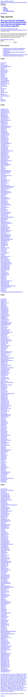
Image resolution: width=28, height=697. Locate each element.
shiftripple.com (4, 638)
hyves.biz (3, 460)
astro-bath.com (4, 176)
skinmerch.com (4, 136)
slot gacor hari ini (4, 677)
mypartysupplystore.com (6, 126)
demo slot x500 (20, 680)
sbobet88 (2, 690)
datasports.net (3, 567)
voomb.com (3, 573)
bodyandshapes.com (5, 284)
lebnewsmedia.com (5, 158)
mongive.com (3, 350)
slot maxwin (17, 678)
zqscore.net (3, 605)
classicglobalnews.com (5, 287)
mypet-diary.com (4, 391)
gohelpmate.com (4, 364)
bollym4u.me (3, 465)
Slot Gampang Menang (8, 11)
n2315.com (3, 376)
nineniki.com (3, 344)
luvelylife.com (4, 388)
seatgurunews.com (4, 165)
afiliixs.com (3, 196)
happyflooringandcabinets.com (7, 587)
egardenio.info (4, 609)
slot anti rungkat (4, 678)
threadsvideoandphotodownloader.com (9, 504)
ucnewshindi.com (4, 509)
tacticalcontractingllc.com (6, 645)
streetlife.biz (3, 459)
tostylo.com (3, 530)
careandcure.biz (4, 617)
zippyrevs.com (4, 328)
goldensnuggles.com (5, 525)
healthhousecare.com (5, 226)
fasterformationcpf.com (5, 524)
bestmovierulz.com (5, 138)
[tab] (4, 5)
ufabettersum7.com (5, 657)
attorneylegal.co (4, 572)
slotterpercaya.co (4, 639)
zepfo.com (3, 255)
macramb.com (4, 389)
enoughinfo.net (4, 462)
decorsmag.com (4, 321)
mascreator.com (4, 241)
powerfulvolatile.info (5, 445)
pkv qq (2, 93)
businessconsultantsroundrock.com (8, 285)
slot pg (25, 677)
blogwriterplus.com (5, 493)
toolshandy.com (4, 395)
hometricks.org (4, 622)
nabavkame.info (4, 474)
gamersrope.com (4, 512)
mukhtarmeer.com (4, 244)
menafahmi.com (4, 242)
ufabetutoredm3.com (5, 664)
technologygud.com (5, 590)
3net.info (2, 166)
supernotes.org (4, 600)
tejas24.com (3, 419)
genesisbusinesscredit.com (6, 384)
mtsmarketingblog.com (5, 415)
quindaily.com (4, 275)
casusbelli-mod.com (5, 155)
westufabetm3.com (5, 669)
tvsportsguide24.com (5, 576)
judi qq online (3, 62)
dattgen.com (3, 208)
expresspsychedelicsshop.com (7, 217)
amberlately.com (4, 122)
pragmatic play (11, 678)
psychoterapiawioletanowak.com (8, 633)
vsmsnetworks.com (5, 302)
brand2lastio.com (4, 371)
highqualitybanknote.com (6, 230)
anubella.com (3, 279)
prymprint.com (4, 614)
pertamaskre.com (4, 503)
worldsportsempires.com (6, 601)
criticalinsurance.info (5, 355)
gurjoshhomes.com (5, 152)
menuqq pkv (3, 674)
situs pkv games (4, 92)
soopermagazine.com (5, 264)
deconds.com (3, 290)
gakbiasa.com (3, 475)
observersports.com (5, 540)
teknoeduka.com (4, 257)
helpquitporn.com (4, 229)
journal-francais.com (5, 410)
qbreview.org (3, 325)
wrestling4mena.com (5, 368)
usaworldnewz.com (5, 111)
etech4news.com (4, 215)
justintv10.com (4, 411)
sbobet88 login (4, 82)
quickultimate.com (4, 634)
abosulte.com (3, 277)
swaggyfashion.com (5, 402)
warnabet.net (3, 464)
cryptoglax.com (4, 144)
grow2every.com (4, 225)
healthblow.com (4, 362)
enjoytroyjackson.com (5, 213)
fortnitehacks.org (4, 451)
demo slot (3, 73)
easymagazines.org (5, 620)
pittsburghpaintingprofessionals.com (8, 631)
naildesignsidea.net (5, 188)
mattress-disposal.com (5, 585)
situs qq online (4, 67)
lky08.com (3, 379)
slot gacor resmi (22, 676)
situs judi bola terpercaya (6, 66)
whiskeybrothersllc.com (6, 670)
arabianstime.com (4, 201)
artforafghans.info (4, 422)
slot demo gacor (4, 77)
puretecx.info (3, 426)
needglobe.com (4, 627)
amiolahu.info (3, 430)
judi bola (7, 690)
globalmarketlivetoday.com (6, 223)
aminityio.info (4, 429)
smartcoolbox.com (4, 641)
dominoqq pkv (4, 94)
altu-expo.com (4, 179)
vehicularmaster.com (5, 117)
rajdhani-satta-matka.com (6, 365)
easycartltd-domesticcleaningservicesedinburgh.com (12, 291)
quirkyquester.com (4, 636)
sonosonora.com (4, 159)
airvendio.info (4, 424)
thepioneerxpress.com (5, 314)
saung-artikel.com (4, 537)
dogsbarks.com (4, 210)
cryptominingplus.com (5, 541)
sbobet (11, 676)
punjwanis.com (4, 488)
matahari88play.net (5, 547)
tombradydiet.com (4, 153)
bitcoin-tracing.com (5, 283)
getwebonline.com (4, 377)
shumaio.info (3, 447)
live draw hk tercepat (5, 83)
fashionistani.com (4, 218)
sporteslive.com (4, 560)
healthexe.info (4, 425)
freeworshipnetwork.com (6, 192)
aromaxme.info (4, 433)
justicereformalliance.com (6, 143)
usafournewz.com (4, 115)
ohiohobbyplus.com (5, 145)
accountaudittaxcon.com (6, 612)
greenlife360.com (4, 310)
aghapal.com (3, 177)
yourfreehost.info (4, 149)
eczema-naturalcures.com (6, 175)
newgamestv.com (4, 563)
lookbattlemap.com (5, 526)
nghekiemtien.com (4, 416)
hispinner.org (3, 354)
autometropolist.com (5, 203)
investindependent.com (5, 236)
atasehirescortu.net (4, 568)
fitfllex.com (3, 383)
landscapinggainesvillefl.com (7, 239)
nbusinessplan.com (5, 308)
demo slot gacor (4, 72)
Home (4, 7)
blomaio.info (3, 441)
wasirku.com (3, 418)
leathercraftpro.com (5, 623)
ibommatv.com (4, 305)
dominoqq (3, 68)
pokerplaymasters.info (5, 497)
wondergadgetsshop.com (6, 164)
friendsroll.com (4, 161)
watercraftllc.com (4, 193)
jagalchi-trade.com (4, 139)
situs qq (2, 89)
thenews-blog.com (4, 258)
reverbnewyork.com (5, 134)
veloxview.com (4, 668)
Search (2, 40)
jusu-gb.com (3, 491)
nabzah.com (3, 349)
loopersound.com (4, 140)
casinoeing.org (4, 457)
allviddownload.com (5, 319)
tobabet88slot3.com (5, 648)
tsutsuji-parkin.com (5, 182)
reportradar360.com (5, 400)
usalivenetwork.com (5, 507)
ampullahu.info (4, 432)
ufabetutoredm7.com (5, 665)
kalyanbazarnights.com (5, 339)
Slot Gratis (5, 9)
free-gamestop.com (5, 514)
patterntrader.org (4, 596)
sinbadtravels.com (4, 515)
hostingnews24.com (5, 231)
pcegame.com (3, 250)
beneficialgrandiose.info (6, 440)
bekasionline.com (4, 307)
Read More (7, 39)
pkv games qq (22, 685)
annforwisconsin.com (5, 127)
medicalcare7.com (4, 346)
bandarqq (3, 99)
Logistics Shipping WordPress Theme (9, 693)
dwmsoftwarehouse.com (6, 212)
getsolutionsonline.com (5, 352)
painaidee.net (3, 551)
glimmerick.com (4, 131)
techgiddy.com (4, 506)
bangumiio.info (4, 437)
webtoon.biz (3, 553)
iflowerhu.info (4, 476)
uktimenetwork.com (5, 110)
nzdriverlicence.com (5, 247)
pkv (1, 87)
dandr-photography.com (6, 408)
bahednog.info (4, 501)
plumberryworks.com (5, 632)
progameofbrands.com (5, 324)
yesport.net (3, 529)
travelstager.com (4, 397)
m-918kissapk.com (5, 473)
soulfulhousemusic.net (5, 643)
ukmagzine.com (4, 517)
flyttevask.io (3, 469)
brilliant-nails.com (4, 406)
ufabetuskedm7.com (5, 663)
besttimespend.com (5, 616)
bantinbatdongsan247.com (6, 499)
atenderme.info (4, 436)
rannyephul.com (4, 399)
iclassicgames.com (4, 536)
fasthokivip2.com (4, 539)
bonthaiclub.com (4, 154)
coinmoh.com (3, 206)
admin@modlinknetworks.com (14, 30)
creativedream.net (4, 375)
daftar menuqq (4, 682)
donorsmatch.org (4, 454)
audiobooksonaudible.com (6, 280)
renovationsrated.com (5, 268)
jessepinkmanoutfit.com (6, 520)
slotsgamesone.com (5, 337)
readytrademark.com (5, 267)
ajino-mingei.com (4, 148)
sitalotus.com (3, 599)
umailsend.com (4, 522)
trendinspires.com (4, 398)
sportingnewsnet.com (5, 557)
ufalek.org (3, 584)
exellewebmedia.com (5, 513)
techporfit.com (4, 306)
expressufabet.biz (4, 312)
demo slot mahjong (5, 79)
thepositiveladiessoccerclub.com (7, 186)
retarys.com (3, 523)
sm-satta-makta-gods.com (6, 262)
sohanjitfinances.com (5, 642)
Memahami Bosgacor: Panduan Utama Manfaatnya (14, 48)
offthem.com (3, 303)
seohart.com (3, 271)
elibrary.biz (3, 174)
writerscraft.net (4, 366)
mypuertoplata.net (4, 313)
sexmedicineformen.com (6, 637)
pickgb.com (3, 593)
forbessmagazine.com (5, 221)
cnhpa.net (3, 598)
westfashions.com (4, 394)
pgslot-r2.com (3, 251)
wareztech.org (4, 518)
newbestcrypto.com (5, 534)
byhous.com (3, 470)
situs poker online (4, 70)
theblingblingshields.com (6, 561)
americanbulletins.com (5, 198)
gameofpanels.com (5, 359)
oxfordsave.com (4, 535)
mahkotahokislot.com (5, 582)
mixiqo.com (3, 626)
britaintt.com (3, 289)
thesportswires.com (5, 555)
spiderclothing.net (4, 163)
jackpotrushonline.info (5, 508)
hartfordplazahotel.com (5, 472)
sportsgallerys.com (4, 564)
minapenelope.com (5, 142)
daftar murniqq (10, 682)
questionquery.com (5, 404)
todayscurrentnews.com (6, 649)
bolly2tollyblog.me (5, 467)
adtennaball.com (4, 348)
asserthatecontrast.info (5, 435)
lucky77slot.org (4, 579)
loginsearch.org (4, 452)
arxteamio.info (4, 610)
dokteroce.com (4, 409)
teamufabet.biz (4, 317)
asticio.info (3, 607)
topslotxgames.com (5, 333)
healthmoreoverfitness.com (6, 332)
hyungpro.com (4, 556)
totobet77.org (3, 652)
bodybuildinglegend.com (6, 405)
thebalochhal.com (4, 116)
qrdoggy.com (3, 589)
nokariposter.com (4, 356)
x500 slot (15, 680)
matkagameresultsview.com (6, 351)
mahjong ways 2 (7, 681)
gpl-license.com (4, 224)
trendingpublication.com (6, 653)
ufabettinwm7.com (5, 658)
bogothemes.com (4, 147)
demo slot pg (3, 75)
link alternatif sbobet (18, 688)
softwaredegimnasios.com (6, 263)
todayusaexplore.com (5, 112)
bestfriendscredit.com (5, 172)
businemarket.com (4, 546)
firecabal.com (3, 220)
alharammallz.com (4, 197)
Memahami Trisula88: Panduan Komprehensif (13, 55)
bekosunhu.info (4, 438)
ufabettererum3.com (5, 654)
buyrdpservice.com (5, 528)
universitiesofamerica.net (6, 323)
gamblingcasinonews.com (6, 322)
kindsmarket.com (4, 387)
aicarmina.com (4, 125)
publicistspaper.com (5, 274)
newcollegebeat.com (5, 133)
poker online (3, 88)
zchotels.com (3, 253)
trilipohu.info (3, 480)
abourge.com (3, 194)
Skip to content (7, 1)
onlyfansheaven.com (5, 378)
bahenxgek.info (4, 502)
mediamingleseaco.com (6, 414)
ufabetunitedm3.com (5, 660)
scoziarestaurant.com (5, 269)
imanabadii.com (4, 479)
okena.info (3, 169)
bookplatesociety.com (5, 156)
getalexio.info (3, 611)
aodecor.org (3, 453)
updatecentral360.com (5, 603)
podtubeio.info (4, 443)
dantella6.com (4, 335)
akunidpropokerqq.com (6, 170)
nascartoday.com (4, 245)
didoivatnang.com (4, 209)
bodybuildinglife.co (5, 588)
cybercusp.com (4, 288)
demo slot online (4, 65)
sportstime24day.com (5, 558)
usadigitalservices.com (5, 372)
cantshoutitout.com (5, 311)
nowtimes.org (3, 456)
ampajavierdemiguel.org (6, 120)
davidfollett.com (4, 132)
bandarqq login (4, 683)
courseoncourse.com (5, 498)
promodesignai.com (5, 273)
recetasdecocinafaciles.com (6, 187)
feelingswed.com (4, 219)
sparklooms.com (4, 644)
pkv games (16, 676)
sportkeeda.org (4, 615)
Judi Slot (5, 8)
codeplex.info (3, 167)
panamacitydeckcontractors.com (7, 393)
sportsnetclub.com (4, 533)
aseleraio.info (3, 606)
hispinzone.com (4, 338)
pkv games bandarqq (5, 81)
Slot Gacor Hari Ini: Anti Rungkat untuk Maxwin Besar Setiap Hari (13, 23)
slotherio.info (3, 448)
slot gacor (7, 676)
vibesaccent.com (4, 118)
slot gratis (3, 76)
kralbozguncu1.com (5, 237)
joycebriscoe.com (4, 123)
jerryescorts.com (4, 571)
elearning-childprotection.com (7, 367)
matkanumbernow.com (5, 329)
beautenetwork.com (5, 282)
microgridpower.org (5, 625)
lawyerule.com (4, 413)
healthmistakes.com (5, 594)
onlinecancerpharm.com (6, 583)
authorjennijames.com (5, 180)
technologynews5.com (5, 256)
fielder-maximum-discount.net (7, 382)
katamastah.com (4, 604)
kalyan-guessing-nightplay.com (7, 357)
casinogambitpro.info (5, 496)
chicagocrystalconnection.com (7, 478)
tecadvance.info (4, 427)
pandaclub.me (4, 468)
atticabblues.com (4, 202)
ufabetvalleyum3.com (5, 666)
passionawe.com (4, 630)
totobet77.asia (3, 650)
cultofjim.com (3, 129)
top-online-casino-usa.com (6, 340)
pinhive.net (3, 463)
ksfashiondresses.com (5, 595)
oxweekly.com (4, 392)
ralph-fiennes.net (4, 381)
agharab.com (3, 183)
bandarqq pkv (11, 691)
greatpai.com (3, 190)
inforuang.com (4, 386)
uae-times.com (4, 298)
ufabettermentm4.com (5, 655)
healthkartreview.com (5, 228)
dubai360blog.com (5, 578)
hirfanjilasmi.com (4, 621)
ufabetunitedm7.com (5, 661)
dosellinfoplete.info (5, 442)
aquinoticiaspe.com (5, 542)
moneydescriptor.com (5, 549)
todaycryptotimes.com (5, 260)
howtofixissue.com (5, 316)
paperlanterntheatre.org (5, 191)
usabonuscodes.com (5, 261)
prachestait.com (4, 421)
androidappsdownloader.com (7, 360)
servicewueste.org (4, 327)
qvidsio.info (3, 446)
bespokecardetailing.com (6, 171)
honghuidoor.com (4, 341)
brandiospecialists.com (5, 345)
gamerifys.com (4, 300)
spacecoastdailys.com (5, 266)
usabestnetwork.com (5, 519)
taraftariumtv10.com (5, 403)
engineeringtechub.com (6, 569)
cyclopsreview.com (5, 207)
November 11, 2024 (9, 28)
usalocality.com (4, 113)
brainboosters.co (4, 121)
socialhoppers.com (4, 373)
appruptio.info (4, 481)
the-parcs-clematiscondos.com (7, 490)
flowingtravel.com (4, 343)
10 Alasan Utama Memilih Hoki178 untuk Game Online (15, 54)
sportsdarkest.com (4, 552)
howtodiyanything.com (5, 234)
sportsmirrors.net (4, 566)
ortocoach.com (4, 628)
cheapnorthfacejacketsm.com (7, 150)
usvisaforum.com (4, 137)
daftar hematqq (18, 682)
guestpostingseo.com (5, 495)
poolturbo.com (4, 420)
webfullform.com (4, 318)
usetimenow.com (4, 361)
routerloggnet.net (4, 334)
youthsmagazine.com (5, 550)
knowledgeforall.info (5, 370)
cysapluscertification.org (6, 449)
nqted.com (3, 246)
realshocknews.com (5, 591)
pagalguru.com (4, 248)
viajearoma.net (4, 181)
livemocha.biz (4, 458)
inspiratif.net (3, 301)
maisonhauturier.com (5, 240)
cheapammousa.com (5, 185)
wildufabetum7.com (5, 671)
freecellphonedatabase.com (6, 510)
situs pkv (2, 64)
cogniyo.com (3, 618)
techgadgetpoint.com (5, 574)
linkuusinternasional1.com (6, 160)
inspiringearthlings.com (6, 235)
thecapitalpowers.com (5, 647)
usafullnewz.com (4, 109)
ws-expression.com (5, 252)
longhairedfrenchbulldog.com (7, 544)
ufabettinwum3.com (5, 659)
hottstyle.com (3, 233)
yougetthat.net (4, 531)
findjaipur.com (4, 128)
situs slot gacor (20, 677)
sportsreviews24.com (5, 577)
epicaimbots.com (4, 214)
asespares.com (4, 199)
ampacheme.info (4, 431)
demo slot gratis (4, 71)
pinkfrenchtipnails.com (5, 562)
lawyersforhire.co (4, 545)
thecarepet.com (4, 492)
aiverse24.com (4, 278)
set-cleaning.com (4, 272)
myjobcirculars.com (5, 330)
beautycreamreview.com (6, 204)
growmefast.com (4, 580)
